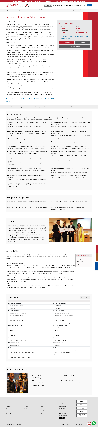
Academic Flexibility (34, 98)
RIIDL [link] (42, 408)
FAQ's (25, 410)
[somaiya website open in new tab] (89, 5)
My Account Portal (27, 403)
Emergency (76, 5)
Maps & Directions (62, 403)
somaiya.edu (48, 5)
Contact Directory (62, 406)
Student (54, 5)
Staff (62, 5)
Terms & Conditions (66, 424)
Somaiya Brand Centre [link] (45, 410)
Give (80, 5)
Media (80, 10)
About (12, 10)
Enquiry (82, 404)
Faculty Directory (62, 408)
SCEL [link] (42, 406)
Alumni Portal (8, 413)
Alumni (67, 5)
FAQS (84, 5)
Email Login (26, 406)
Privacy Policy (79, 424)
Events (67, 10)
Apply (81, 401)
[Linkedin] (64, 418)
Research (48, 10)
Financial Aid (9, 101)
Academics (40, 10)
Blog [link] (42, 413)
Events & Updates (62, 413)
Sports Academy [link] (44, 403)
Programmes (21, 10)
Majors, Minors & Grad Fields (48, 98)
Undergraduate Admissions (12, 98)
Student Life (88, 10)
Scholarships (24, 98)
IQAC (74, 10)
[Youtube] (60, 418)
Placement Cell (58, 10)
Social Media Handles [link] (63, 415)
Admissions (31, 10)
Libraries (7, 408)
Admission (8, 403)
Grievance (71, 5)
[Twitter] (62, 418)
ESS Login (25, 408)
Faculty (58, 5)
